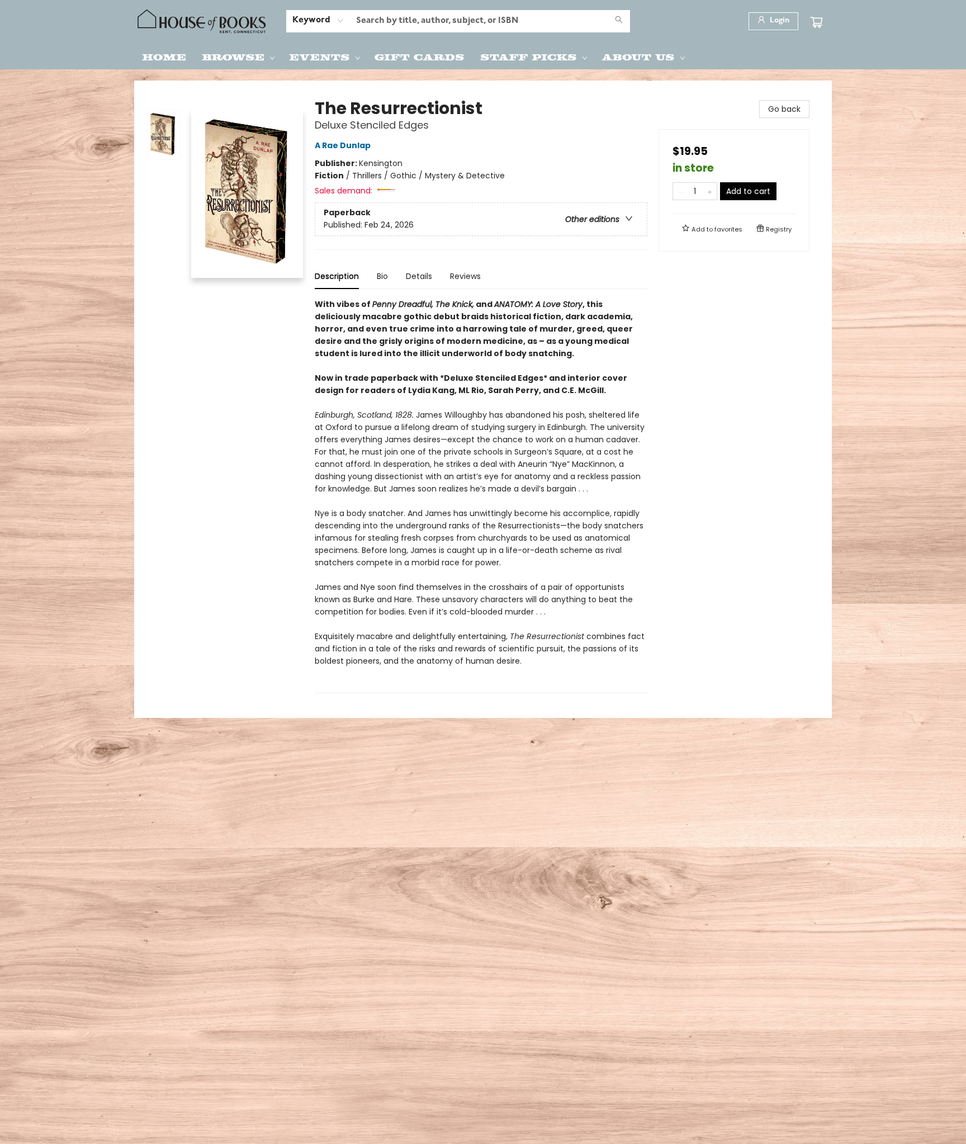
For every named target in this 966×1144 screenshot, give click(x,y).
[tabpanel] (481, 495)
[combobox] (318, 20)
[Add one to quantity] (710, 191)
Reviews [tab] (465, 276)
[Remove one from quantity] (680, 191)
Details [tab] (419, 276)
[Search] (619, 21)
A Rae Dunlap (343, 145)
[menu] (483, 56)
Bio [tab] (382, 276)
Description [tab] (337, 276)
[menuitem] (164, 56)
